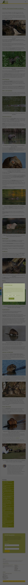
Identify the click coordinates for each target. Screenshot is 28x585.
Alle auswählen (11, 298)
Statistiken (10, 295)
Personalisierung (18, 295)
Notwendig (6, 295)
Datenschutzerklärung (9, 292)
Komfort (14, 295)
